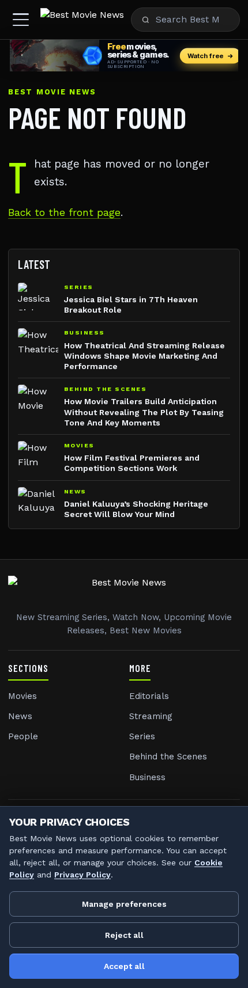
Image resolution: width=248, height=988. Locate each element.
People (23, 736)
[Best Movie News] (82, 19)
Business (147, 777)
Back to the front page (64, 212)
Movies (22, 696)
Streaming (150, 716)
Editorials (149, 696)
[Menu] (20, 19)
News (20, 716)
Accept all (124, 966)
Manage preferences (124, 904)
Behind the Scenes (168, 756)
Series (142, 736)
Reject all (124, 935)
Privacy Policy (82, 874)
